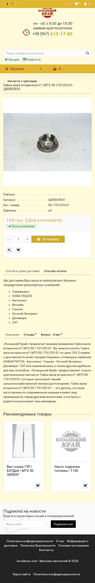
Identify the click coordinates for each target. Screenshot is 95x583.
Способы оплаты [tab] (55, 271)
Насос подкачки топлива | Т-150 (67, 469)
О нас (60, 541)
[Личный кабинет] (87, 4)
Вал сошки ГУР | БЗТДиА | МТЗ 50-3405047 (20, 471)
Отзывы (30, 334)
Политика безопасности (37, 545)
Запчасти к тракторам (22, 81)
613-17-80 (52, 34)
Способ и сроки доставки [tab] (23, 271)
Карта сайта (21, 574)
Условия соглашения (73, 545)
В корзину (51, 239)
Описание (12, 334)
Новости (34, 59)
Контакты (46, 550)
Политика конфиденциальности (30, 541)
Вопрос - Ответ (52, 334)
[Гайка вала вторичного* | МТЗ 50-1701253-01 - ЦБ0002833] (47, 142)
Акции (14, 59)
